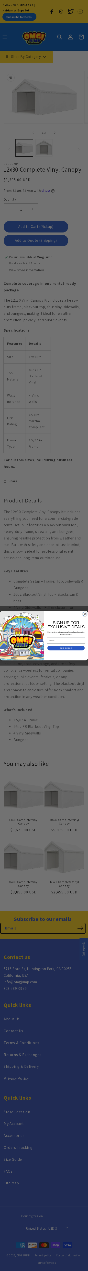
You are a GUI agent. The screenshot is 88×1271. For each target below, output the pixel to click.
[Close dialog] (85, 614)
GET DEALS (66, 648)
